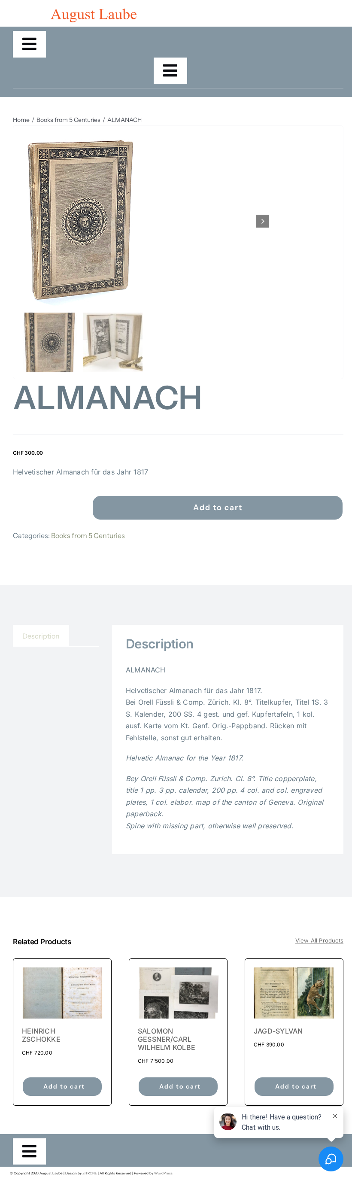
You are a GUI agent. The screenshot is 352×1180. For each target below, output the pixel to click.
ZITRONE (89, 1173)
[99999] (144, 221)
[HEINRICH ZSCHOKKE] (62, 992)
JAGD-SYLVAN (278, 1031)
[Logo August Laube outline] (94, 12)
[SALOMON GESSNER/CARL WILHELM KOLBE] (178, 992)
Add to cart (218, 507)
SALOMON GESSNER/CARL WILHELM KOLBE (166, 1039)
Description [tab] (41, 636)
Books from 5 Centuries (88, 535)
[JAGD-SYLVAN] (294, 992)
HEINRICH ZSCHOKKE (41, 1035)
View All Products (319, 940)
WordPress (163, 1173)
